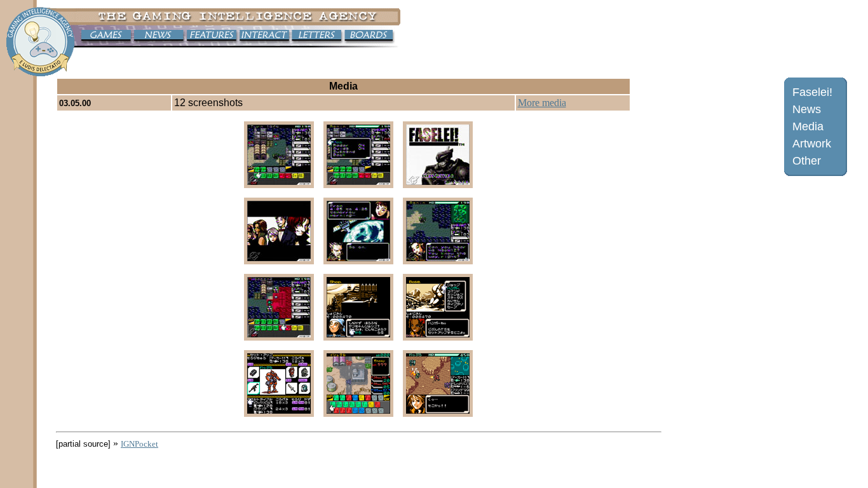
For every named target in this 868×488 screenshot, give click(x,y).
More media (542, 102)
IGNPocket (139, 444)
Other (806, 160)
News (806, 109)
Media (808, 126)
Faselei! (812, 92)
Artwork (811, 143)
